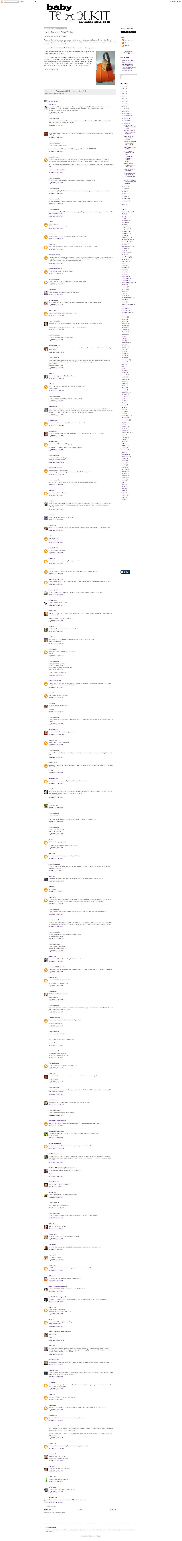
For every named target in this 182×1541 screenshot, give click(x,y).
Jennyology (52, 590)
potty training (125, 417)
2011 (124, 101)
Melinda (51, 956)
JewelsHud (52, 778)
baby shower (125, 229)
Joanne (51, 431)
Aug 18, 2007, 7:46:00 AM (56, 697)
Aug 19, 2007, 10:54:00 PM (56, 891)
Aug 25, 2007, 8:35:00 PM (56, 1314)
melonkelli (52, 548)
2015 (124, 91)
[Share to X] (81, 91)
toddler (124, 475)
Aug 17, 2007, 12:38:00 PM (56, 462)
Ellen (50, 1223)
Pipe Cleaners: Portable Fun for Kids (129, 152)
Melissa (51, 1276)
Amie (50, 558)
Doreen (51, 1244)
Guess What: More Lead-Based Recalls (129, 138)
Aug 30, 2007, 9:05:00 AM (56, 1438)
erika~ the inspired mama (56, 1286)
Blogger (98, 1536)
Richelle (51, 600)
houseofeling (52, 1359)
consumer (125, 285)
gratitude (56, 93)
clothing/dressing (127, 278)
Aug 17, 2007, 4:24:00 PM (56, 553)
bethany (51, 1192)
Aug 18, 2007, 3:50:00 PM (56, 745)
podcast (124, 411)
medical (124, 377)
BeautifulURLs (126, 237)
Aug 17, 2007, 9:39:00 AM (56, 284)
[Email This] (77, 91)
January (126, 201)
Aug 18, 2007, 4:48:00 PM (56, 757)
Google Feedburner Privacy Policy (87, 1529)
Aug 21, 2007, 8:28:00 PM (56, 1125)
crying (124, 293)
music (123, 388)
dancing (124, 295)
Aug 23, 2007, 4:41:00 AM (56, 1218)
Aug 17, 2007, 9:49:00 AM (56, 305)
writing (124, 499)
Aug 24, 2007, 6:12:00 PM (56, 1291)
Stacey (51, 1454)
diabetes (124, 300)
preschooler (125, 420)
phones (124, 405)
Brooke (51, 1382)
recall (123, 428)
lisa (50, 693)
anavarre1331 (53, 255)
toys (123, 484)
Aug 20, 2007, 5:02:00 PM (56, 1000)
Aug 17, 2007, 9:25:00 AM (56, 263)
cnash (50, 853)
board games (126, 252)
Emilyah (51, 501)
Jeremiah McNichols (55, 967)
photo (123, 407)
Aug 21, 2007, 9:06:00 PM (56, 1137)
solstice (124, 458)
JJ (49, 221)
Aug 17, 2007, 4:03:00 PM (56, 542)
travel (123, 486)
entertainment (126, 312)
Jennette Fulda (53, 345)
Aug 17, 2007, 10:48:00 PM (56, 643)
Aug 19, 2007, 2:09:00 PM (56, 821)
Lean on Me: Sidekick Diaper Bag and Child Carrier (130, 143)
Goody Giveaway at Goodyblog (129, 169)
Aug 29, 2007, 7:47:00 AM (56, 1420)
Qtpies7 (51, 1307)
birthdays (124, 244)
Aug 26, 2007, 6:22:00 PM (56, 1326)
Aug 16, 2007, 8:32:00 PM (56, 137)
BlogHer (124, 248)
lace (50, 373)
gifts (123, 340)
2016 (124, 89)
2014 (124, 94)
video (123, 493)
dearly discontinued (127, 297)
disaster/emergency (127, 304)
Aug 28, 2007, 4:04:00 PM (56, 1389)
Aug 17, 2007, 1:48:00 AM (56, 216)
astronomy (125, 222)
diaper (124, 302)
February (126, 198)
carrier (124, 270)
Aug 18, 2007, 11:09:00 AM (56, 724)
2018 (124, 86)
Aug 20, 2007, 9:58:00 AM (56, 926)
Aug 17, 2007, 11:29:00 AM (56, 390)
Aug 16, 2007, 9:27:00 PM (56, 172)
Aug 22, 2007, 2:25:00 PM (56, 1197)
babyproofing (126, 231)
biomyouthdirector (54, 468)
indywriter (52, 406)
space (124, 463)
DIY (123, 306)
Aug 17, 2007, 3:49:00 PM (56, 519)
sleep (123, 452)
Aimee (50, 1073)
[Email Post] (73, 91)
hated (123, 351)
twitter (123, 491)
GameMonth (125, 332)
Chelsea (51, 525)
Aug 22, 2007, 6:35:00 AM (56, 1176)
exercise (124, 317)
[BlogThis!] (79, 91)
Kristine (51, 1234)
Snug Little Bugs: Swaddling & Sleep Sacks (130, 127)
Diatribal (51, 649)
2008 (124, 108)
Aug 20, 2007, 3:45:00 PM (56, 986)
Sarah (50, 1487)
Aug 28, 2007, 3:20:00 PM (56, 1377)
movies (124, 385)
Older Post (113, 1509)
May (125, 191)
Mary (50, 490)
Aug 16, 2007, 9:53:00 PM (56, 193)
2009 (124, 106)
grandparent (125, 342)
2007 (124, 111)
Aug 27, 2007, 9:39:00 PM (56, 1354)
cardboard (125, 267)
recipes (124, 430)
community (125, 280)
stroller (124, 465)
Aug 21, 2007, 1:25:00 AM (56, 1045)
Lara (50, 803)
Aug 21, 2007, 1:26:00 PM (56, 1115)
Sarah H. (51, 762)
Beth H (51, 104)
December (127, 113)
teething (124, 469)
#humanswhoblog (127, 212)
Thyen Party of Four (54, 579)
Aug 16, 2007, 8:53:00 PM (56, 151)
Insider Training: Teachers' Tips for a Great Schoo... (130, 165)
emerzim (51, 300)
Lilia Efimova (52, 1154)
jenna (50, 1405)
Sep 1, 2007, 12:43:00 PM (56, 1502)
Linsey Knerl (52, 1182)
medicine (124, 379)
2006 (124, 204)
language (125, 370)
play (123, 409)
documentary (126, 308)
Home (80, 1509)
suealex (51, 310)
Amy (50, 515)
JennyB (51, 789)
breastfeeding (126, 257)
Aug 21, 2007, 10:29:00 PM (56, 1148)
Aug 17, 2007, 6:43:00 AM (56, 228)
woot (63, 93)
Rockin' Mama (53, 1017)
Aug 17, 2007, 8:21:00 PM (56, 605)
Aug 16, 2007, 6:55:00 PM (56, 113)
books (124, 255)
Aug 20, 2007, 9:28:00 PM (56, 1012)
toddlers (124, 478)
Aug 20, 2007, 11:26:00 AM (56, 938)
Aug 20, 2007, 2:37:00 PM (56, 972)
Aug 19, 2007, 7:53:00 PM (56, 858)
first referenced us (69, 48)
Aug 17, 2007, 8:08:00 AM (56, 238)
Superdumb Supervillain (56, 1120)
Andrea (51, 289)
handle (57, 59)
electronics (125, 310)
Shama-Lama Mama (55, 1131)
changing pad (48, 59)
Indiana (124, 362)
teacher (124, 467)
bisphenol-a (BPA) (127, 246)
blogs (123, 250)
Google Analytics (56, 1529)
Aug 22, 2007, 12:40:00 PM (56, 1186)
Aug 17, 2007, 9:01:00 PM (56, 631)
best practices (126, 242)
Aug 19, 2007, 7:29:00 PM (56, 848)
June (125, 188)
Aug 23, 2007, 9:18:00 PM (56, 1239)
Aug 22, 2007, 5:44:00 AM (56, 1162)
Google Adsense (101, 1529)
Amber (51, 897)
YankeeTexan (53, 279)
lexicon (124, 372)
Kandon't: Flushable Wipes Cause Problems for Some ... (130, 175)
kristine (51, 611)
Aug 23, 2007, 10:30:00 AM (56, 1228)
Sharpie (124, 448)
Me (49, 839)
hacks (123, 349)
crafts (123, 291)
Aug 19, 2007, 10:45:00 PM (56, 881)
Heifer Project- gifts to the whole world (128, 61)
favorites (124, 323)
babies (124, 224)
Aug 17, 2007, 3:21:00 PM (56, 495)
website (124, 495)
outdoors (124, 394)
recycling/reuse (126, 433)
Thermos (124, 473)
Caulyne (51, 1443)
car (123, 263)
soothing (124, 460)
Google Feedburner (75, 1529)
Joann (50, 1345)
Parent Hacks (60, 48)
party (123, 398)
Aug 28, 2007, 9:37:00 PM (56, 1410)
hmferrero (52, 729)
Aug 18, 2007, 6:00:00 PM (56, 773)
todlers (124, 480)
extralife (124, 319)
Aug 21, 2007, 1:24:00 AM (56, 1026)
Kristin (51, 703)
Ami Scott (51, 1370)
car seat (124, 265)
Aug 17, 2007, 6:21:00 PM (56, 584)
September (127, 120)
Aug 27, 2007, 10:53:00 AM (56, 1340)
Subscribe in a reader (126, 28)
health (124, 353)
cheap (124, 272)
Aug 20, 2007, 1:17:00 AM (56, 904)
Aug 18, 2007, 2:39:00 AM (56, 675)
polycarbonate (126, 415)
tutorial (124, 488)
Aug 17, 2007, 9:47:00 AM (56, 294)
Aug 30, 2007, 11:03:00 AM (56, 1448)
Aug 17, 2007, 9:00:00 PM (56, 621)
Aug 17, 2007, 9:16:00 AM (56, 249)
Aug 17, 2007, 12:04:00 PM (56, 415)
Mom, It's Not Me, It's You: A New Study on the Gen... (129, 132)
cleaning (124, 276)
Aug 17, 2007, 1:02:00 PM (56, 485)
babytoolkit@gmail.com (128, 53)
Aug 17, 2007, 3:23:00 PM (56, 509)
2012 (124, 99)
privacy (124, 424)
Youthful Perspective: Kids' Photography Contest (130, 181)
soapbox (124, 454)
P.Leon (50, 244)
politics (124, 413)
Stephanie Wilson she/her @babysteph (60, 1168)
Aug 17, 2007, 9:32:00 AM (56, 273)
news (123, 390)
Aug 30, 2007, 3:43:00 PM (56, 1460)
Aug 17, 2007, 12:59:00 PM (56, 474)
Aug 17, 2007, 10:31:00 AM (56, 340)
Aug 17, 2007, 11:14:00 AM (56, 378)
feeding (124, 325)
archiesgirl (52, 441)
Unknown (51, 420)
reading (124, 426)
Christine (51, 991)
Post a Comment (51, 1506)
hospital (124, 358)
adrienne (51, 1497)
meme (124, 381)
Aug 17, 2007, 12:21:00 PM (56, 436)
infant (123, 364)
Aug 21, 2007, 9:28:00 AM (56, 1082)
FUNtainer (125, 330)
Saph (50, 626)
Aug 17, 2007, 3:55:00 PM (56, 530)
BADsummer (125, 233)
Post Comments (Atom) (58, 1513)
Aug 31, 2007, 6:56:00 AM (56, 1481)
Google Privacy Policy (65, 1529)
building (124, 259)
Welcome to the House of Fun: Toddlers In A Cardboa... (128, 159)
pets (123, 403)
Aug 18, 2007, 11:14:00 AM (56, 734)
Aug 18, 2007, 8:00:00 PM (56, 807)
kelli (50, 886)
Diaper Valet (67, 57)
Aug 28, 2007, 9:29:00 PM (56, 1399)
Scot (50, 569)
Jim (125, 43)
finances (124, 327)
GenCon (124, 338)
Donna (50, 1394)
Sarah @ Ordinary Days (56, 1297)
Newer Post (47, 1509)
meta (60, 93)
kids (123, 366)
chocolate (125, 274)
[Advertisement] (128, 535)
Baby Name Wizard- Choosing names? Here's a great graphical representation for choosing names (129, 67)
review (124, 439)
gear (123, 336)
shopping (124, 450)
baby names (125, 227)
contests (51, 93)
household (125, 360)
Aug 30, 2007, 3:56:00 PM (56, 1471)
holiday (124, 355)
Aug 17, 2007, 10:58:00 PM (56, 656)
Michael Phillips (53, 1143)
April (125, 193)
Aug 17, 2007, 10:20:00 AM (56, 329)
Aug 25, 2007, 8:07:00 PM (56, 1301)
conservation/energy (128, 282)
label (123, 368)
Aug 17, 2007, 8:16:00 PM (56, 594)
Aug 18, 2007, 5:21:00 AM (56, 687)
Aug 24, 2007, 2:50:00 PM (56, 1281)
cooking (124, 289)
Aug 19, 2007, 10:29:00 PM (56, 870)
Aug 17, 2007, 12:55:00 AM (56, 204)
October (126, 118)
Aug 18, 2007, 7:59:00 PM (56, 797)
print (123, 422)
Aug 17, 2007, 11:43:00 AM (56, 401)
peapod (124, 400)
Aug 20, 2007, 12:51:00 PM (56, 951)
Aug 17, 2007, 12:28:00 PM (56, 450)
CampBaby (125, 261)
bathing (124, 235)
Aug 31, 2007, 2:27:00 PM (56, 1492)
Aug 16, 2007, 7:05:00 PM (56, 125)
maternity (124, 375)
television (125, 471)
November (127, 115)
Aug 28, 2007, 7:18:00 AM (56, 1364)
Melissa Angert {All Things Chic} (58, 1331)
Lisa (50, 1319)
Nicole (50, 637)
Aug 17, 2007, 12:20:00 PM (56, 425)
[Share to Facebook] (83, 91)
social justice (125, 456)
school (124, 443)
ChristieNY (52, 157)
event (123, 315)
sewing (124, 445)
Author (51, 1255)
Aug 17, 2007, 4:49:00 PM (56, 563)
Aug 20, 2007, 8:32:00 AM (56, 914)
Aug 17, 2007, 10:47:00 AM (56, 368)
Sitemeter (128, 1529)
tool (123, 482)
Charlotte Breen (53, 680)
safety (123, 441)
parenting (125, 396)
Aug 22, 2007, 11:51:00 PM (56, 1207)
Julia (50, 384)
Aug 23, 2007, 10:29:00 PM (56, 1260)
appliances (125, 220)
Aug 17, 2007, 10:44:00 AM (56, 352)
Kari (50, 131)
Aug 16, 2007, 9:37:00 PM (56, 183)
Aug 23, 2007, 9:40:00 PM (56, 1249)
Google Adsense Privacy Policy (112, 1529)
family (123, 321)
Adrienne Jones (128, 40)
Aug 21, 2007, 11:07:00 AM (56, 1104)
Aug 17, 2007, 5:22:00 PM (56, 574)
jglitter (50, 876)
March (126, 196)
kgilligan (51, 740)
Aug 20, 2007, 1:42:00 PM (56, 961)
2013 (124, 96)
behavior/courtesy (127, 239)
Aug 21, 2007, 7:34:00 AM (56, 1057)
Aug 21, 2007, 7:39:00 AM (56, 1068)
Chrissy (51, 1476)
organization (125, 392)
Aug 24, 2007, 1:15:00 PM (56, 1270)
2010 (124, 103)
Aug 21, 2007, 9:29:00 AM (56, 1094)
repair (123, 435)
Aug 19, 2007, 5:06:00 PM (56, 834)
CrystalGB (52, 1063)
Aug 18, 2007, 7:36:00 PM (56, 783)
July (125, 186)
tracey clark (52, 321)
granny (124, 345)
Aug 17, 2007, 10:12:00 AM (56, 315)
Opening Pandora (54, 269)
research (124, 437)
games (124, 334)
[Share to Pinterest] (85, 91)
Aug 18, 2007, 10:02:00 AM (56, 711)
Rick (50, 234)
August (126, 123)
